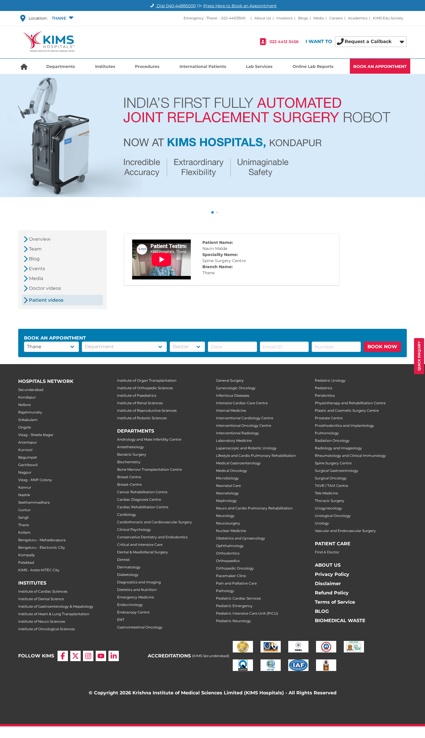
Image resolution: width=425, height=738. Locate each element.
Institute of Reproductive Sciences (147, 410)
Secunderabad (30, 389)
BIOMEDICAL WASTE (340, 620)
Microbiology (227, 478)
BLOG (322, 611)
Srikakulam (28, 420)
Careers (336, 18)
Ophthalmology (230, 546)
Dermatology (129, 567)
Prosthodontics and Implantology (344, 425)
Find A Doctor (327, 552)
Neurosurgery (228, 523)
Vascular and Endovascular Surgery (345, 531)
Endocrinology (130, 604)
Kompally (26, 555)
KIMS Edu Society (388, 18)
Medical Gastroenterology (238, 463)
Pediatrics (323, 388)
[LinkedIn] (113, 656)
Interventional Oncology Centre (243, 425)
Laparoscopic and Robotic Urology (246, 448)
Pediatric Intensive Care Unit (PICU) (247, 613)
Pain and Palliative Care (236, 583)
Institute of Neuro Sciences (41, 621)
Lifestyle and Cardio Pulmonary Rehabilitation (256, 455)
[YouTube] (101, 656)
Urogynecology (328, 508)
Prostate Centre (329, 418)
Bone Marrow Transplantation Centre (149, 469)
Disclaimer (328, 583)
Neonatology (227, 493)
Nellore (24, 405)
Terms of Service (335, 602)
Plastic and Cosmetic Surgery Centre (347, 410)
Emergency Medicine (135, 597)
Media (318, 18)
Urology (322, 523)
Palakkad (26, 562)
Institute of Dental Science (41, 599)
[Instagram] (88, 656)
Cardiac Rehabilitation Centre (142, 507)
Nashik (24, 495)
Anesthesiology (130, 447)
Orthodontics (227, 553)
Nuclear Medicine (231, 531)
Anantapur (27, 442)
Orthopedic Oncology (235, 568)
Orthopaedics (228, 561)
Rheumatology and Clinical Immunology (350, 455)
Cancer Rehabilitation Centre (142, 492)
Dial (176, 5)
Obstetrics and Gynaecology (240, 538)
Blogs (303, 18)
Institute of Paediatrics (136, 395)
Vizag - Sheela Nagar (35, 435)
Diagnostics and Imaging (139, 582)
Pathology (225, 591)
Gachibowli (28, 465)
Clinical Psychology (134, 529)
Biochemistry (129, 462)
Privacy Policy (332, 574)
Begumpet (27, 457)
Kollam (24, 532)
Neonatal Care (228, 485)
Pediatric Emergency (234, 606)
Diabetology (127, 574)
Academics (357, 18)
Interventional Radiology (237, 433)
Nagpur (25, 472)
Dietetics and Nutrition (137, 589)
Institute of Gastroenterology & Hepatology (55, 606)
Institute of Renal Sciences (140, 403)
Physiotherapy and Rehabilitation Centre (350, 403)
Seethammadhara (34, 502)
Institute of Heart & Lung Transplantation (53, 614)
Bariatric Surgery (131, 454)
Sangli (23, 517)
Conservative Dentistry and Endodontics (152, 537)
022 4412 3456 (284, 41)
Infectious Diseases (232, 395)
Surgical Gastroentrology (336, 470)
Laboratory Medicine (234, 440)
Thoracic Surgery (329, 500)
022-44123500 (233, 18)
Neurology (225, 515)
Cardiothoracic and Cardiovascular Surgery (154, 522)
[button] (61, 18)
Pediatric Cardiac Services (238, 598)
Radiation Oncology (332, 440)
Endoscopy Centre (133, 612)
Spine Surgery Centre (333, 463)
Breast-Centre (129, 484)
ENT (120, 620)
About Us (262, 18)
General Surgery (230, 380)
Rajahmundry (30, 412)
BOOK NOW (382, 346)
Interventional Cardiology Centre (244, 418)
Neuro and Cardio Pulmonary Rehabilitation (254, 508)
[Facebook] (63, 656)
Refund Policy (332, 593)
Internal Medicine (231, 410)
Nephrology (226, 500)
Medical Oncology (231, 470)
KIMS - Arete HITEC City (39, 570)
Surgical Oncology (331, 478)
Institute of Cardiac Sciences (42, 591)
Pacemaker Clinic (231, 576)
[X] (75, 656)
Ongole (24, 427)
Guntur (24, 510)
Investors (284, 18)
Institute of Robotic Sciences (142, 418)
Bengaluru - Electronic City (41, 547)
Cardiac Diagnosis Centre (139, 499)
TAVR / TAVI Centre (331, 485)
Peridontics (325, 395)
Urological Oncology (333, 515)
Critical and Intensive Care (139, 544)
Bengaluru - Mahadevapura (42, 540)
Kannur (24, 487)
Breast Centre (129, 477)
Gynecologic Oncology (236, 388)
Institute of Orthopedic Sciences (145, 388)
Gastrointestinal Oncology (139, 627)
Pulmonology (327, 433)
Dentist (123, 559)
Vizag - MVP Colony (35, 480)
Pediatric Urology (330, 380)
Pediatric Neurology (233, 621)
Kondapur (27, 397)
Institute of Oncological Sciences (46, 629)
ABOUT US (328, 565)
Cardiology (126, 514)
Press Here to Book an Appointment (240, 5)
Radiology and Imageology (338, 448)
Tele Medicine (326, 493)
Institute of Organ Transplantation (146, 380)
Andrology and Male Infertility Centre (149, 439)
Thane (23, 525)
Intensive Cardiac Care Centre (242, 403)
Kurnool (25, 450)
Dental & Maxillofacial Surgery (142, 552)
